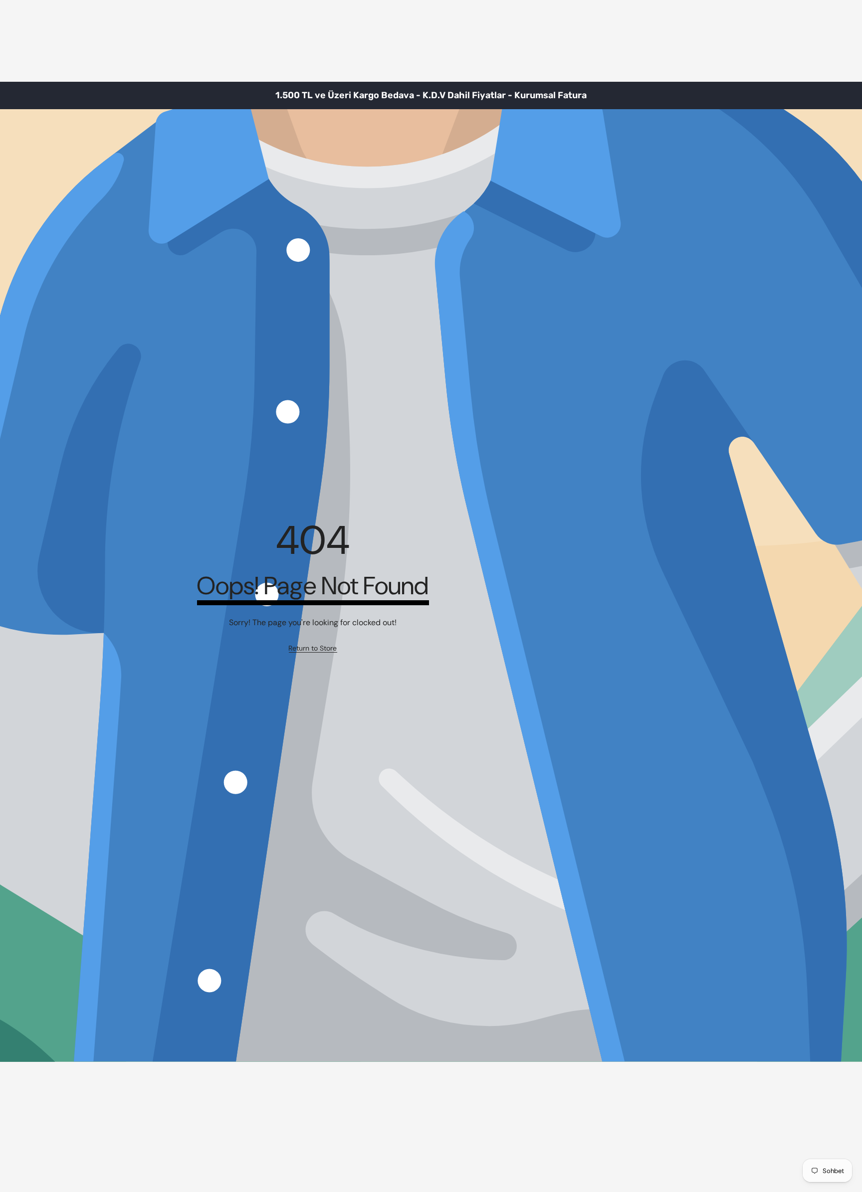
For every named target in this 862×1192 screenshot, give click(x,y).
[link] (312, 649)
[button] (830, 95)
